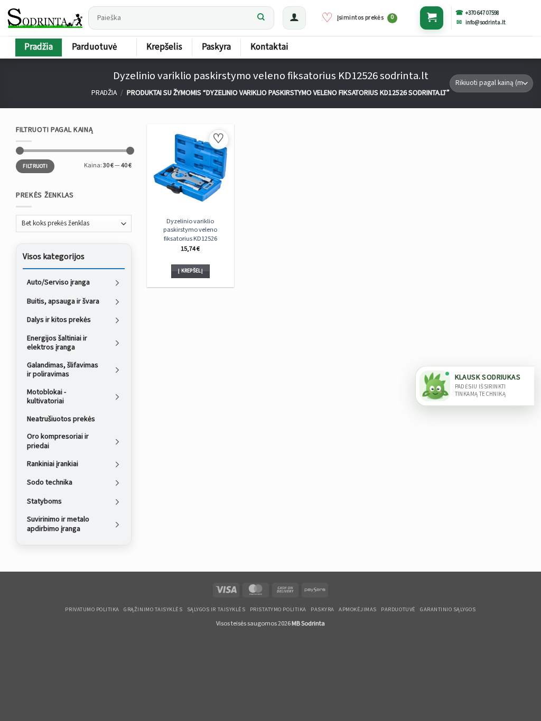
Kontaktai (269, 47)
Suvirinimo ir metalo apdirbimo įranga (58, 524)
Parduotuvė (94, 47)
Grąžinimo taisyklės (153, 609)
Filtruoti (35, 165)
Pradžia (38, 47)
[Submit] (261, 18)
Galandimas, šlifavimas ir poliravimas (62, 369)
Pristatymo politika (278, 609)
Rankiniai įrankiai (52, 464)
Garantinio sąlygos (447, 609)
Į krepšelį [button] (190, 271)
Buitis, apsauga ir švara (63, 301)
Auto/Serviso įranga (58, 282)
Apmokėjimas (358, 609)
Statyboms (44, 501)
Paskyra (216, 47)
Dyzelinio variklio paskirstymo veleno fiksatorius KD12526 (190, 229)
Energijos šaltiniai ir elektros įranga (57, 342)
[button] (294, 18)
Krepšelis (164, 47)
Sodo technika (49, 482)
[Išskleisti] (117, 282)
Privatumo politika (92, 609)
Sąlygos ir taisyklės (216, 609)
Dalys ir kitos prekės (59, 320)
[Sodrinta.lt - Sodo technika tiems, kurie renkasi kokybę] (45, 18)
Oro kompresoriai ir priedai (58, 441)
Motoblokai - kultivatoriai (46, 396)
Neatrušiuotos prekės (61, 418)
